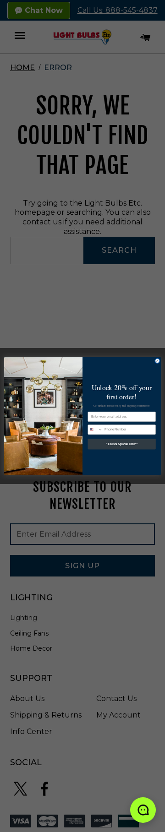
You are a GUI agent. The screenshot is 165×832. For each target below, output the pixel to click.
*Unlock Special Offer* (122, 443)
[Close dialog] (157, 361)
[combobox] (95, 429)
